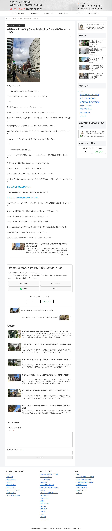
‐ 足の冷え (43, 506)
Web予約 (24, 283)
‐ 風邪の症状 (43, 509)
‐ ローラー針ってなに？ (13, 490)
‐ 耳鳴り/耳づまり (45, 479)
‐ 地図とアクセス (11, 487)
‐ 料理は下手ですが (81, 487)
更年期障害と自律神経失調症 (89, 102)
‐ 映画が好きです (81, 490)
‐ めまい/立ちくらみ (46, 477)
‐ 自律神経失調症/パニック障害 (49, 474)
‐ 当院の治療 (9, 477)
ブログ (80, 91)
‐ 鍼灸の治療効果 (11, 479)
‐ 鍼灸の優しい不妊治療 (47, 485)
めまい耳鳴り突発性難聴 (88, 98)
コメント (10, 430)
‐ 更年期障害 (43, 482)
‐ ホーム (8, 474)
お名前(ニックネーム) (15, 450)
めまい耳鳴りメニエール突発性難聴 (17, 25)
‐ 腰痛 (42, 514)
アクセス (56, 288)
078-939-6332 (56, 283)
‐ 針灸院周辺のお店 (81, 485)
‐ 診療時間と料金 (11, 485)
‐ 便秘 (42, 501)
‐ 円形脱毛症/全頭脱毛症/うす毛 (49, 487)
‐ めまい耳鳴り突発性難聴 (83, 479)
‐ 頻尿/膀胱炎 (44, 498)
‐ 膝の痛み (43, 517)
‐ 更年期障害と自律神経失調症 (85, 482)
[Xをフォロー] (32, 301)
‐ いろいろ (79, 493)
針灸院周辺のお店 (86, 105)
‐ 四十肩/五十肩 (44, 519)
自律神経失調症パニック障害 (89, 95)
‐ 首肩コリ (43, 511)
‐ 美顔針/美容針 (44, 495)
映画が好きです (85, 112)
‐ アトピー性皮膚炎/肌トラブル (49, 493)
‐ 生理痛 (42, 490)
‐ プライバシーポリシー (13, 495)
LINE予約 (24, 288)
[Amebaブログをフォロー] (47, 301)
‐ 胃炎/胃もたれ (44, 503)
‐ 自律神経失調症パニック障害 (85, 477)
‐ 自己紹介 (9, 482)
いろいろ (83, 116)
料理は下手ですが (86, 109)
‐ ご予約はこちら (11, 493)
